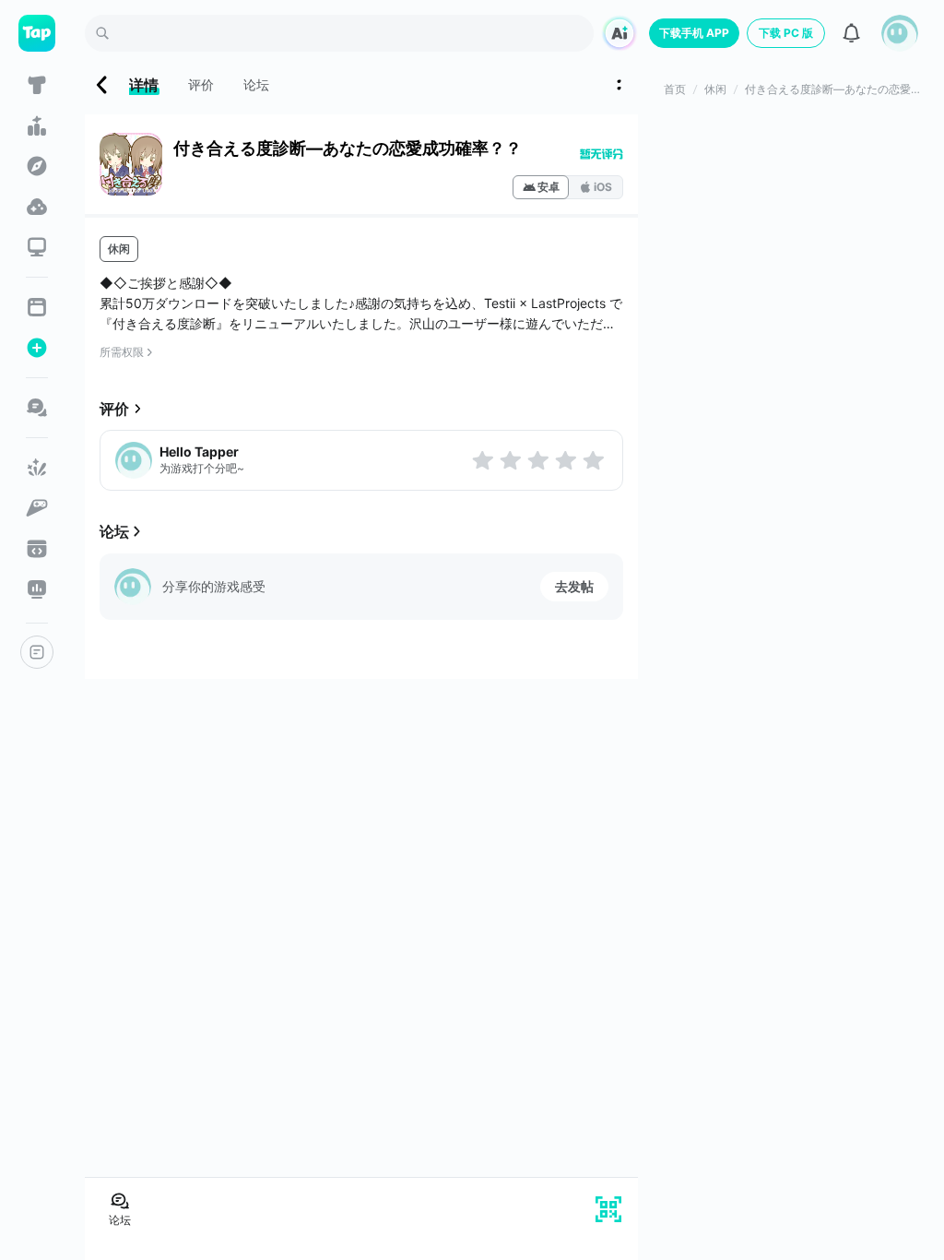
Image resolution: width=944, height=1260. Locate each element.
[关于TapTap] (36, 652)
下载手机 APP (694, 33)
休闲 (119, 249)
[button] (899, 33)
